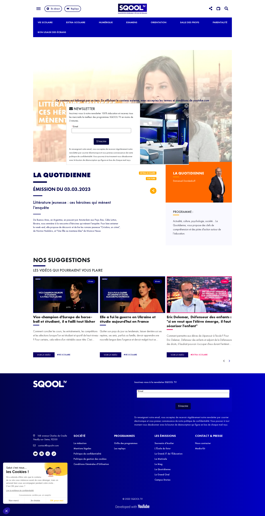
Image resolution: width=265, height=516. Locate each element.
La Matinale (161, 458)
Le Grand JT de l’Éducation (168, 453)
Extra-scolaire (75, 22)
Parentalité (220, 22)
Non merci (14, 500)
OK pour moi (56, 500)
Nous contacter (203, 443)
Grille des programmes (125, 443)
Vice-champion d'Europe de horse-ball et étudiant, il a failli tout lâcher (64, 319)
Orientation (158, 22)
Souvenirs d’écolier (164, 443)
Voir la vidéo (44, 354)
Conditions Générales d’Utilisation (91, 464)
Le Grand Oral (162, 474)
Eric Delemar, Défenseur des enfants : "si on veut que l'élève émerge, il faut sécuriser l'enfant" (199, 321)
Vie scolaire (45, 22)
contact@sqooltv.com (48, 445)
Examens (131, 22)
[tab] (210, 9)
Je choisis (35, 500)
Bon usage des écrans (52, 32)
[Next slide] (229, 361)
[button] (6, 510)
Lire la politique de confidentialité (20, 490)
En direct (55, 8)
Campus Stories (162, 479)
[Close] (186, 106)
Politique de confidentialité (87, 453)
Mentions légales (82, 448)
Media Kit (200, 448)
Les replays (119, 448)
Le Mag (158, 464)
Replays (75, 8)
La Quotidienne (163, 469)
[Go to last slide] (223, 361)
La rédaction (80, 443)
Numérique (106, 22)
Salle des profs (189, 22)
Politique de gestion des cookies (90, 458)
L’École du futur (163, 448)
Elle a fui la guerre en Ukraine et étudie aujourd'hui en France (128, 319)
